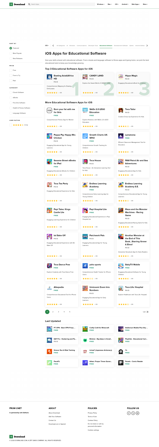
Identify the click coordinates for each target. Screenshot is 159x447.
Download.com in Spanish (57, 424)
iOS (116, 4)
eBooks (15, 98)
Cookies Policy (93, 420)
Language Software (19, 113)
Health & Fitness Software (21, 108)
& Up (26, 125)
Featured (16, 48)
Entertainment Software (121, 45)
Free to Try (16, 75)
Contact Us (52, 420)
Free (14, 70)
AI (67, 45)
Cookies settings (93, 430)
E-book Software (18, 92)
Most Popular (17, 53)
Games (131, 45)
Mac (109, 4)
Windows (100, 4)
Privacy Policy (92, 413)
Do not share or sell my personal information (96, 425)
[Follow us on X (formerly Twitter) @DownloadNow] (133, 413)
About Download (54, 413)
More (145, 4)
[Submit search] (29, 4)
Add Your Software (55, 417)
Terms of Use (92, 417)
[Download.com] (17, 4)
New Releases (17, 58)
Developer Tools (93, 45)
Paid (14, 81)
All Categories (61, 45)
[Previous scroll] (53, 45)
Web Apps (135, 4)
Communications (82, 45)
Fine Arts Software (19, 103)
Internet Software (140, 45)
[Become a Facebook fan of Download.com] (129, 413)
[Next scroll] (147, 45)
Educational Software (106, 45)
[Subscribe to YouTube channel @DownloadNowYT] (137, 413)
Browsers (72, 45)
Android (124, 4)
